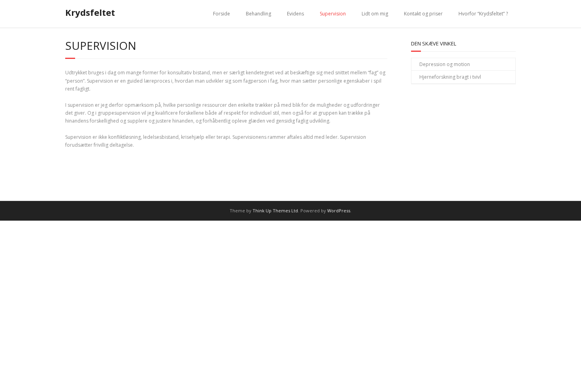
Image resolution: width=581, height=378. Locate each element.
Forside (221, 13)
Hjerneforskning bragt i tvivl (450, 77)
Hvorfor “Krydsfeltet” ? (483, 13)
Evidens (295, 13)
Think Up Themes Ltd (275, 211)
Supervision (333, 13)
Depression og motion (444, 64)
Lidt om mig (375, 13)
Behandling (258, 13)
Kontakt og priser (423, 13)
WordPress (338, 211)
